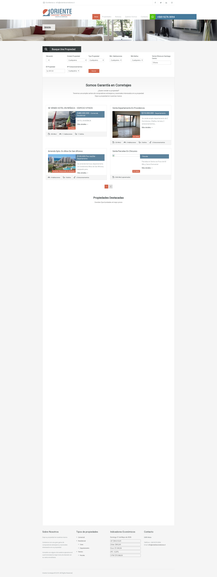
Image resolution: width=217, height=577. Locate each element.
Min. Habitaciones (116, 56)
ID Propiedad (50, 67)
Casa (81, 544)
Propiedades (106, 17)
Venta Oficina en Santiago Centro (161, 57)
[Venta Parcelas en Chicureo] (75, 338)
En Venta (95, 242)
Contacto (144, 17)
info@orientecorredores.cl (65, 3)
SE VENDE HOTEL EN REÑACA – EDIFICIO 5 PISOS (70, 108)
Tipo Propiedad (93, 56)
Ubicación (49, 56)
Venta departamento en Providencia (128, 108)
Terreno (80, 552)
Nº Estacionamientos (74, 67)
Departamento (84, 548)
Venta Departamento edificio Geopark (127, 433)
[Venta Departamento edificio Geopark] (75, 446)
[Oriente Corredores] (57, 14)
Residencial (82, 541)
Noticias (118, 17)
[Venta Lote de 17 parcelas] (75, 495)
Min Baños (134, 56)
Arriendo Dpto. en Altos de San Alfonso (65, 151)
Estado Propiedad (73, 56)
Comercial (81, 537)
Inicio (96, 17)
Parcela (82, 555)
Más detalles (82, 124)
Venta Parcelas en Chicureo (124, 151)
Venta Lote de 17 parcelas (121, 471)
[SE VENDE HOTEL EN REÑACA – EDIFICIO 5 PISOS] (75, 229)
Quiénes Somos (131, 17)
